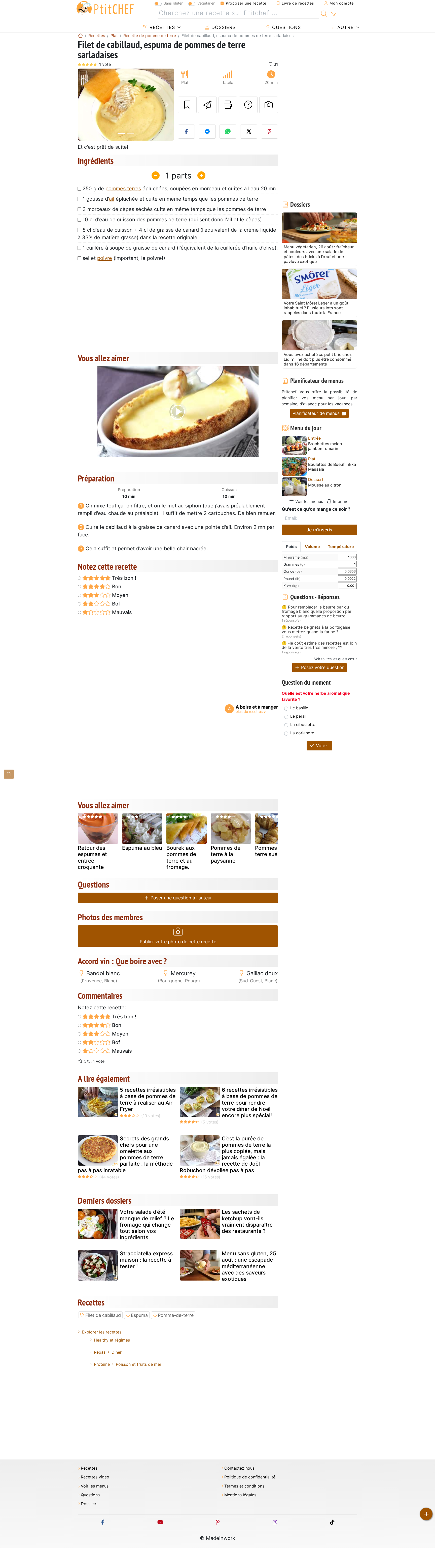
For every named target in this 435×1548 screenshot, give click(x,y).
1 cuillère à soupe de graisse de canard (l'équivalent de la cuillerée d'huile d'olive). (180, 248)
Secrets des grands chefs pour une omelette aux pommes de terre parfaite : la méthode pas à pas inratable (125, 1154)
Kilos (291, 586)
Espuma (139, 1315)
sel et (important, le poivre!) (124, 258)
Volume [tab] (312, 546)
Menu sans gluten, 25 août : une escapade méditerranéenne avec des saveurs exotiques (249, 1266)
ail (111, 199)
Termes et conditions (244, 1486)
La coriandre (302, 732)
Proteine (102, 1364)
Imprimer (341, 501)
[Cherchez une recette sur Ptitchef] (324, 13)
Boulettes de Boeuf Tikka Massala (332, 467)
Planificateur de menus (317, 413)
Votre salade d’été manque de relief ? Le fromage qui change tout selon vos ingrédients (147, 1224)
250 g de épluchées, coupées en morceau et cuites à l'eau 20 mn (179, 189)
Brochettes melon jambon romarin (325, 446)
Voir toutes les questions (334, 659)
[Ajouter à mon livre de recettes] (187, 105)
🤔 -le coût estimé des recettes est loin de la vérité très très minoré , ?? (319, 645)
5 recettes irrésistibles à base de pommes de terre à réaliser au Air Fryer (148, 1099)
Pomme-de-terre (176, 1315)
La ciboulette (302, 724)
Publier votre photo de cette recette (178, 941)
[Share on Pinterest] (269, 132)
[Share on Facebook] (186, 132)
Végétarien (206, 3)
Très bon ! (123, 578)
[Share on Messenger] (207, 132)
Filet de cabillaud (103, 1315)
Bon (116, 587)
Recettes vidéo (95, 1477)
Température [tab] (341, 546)
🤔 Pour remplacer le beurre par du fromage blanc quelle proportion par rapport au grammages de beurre (316, 611)
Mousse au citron (325, 485)
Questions (286, 27)
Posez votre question (322, 667)
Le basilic (299, 707)
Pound (292, 578)
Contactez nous (239, 1468)
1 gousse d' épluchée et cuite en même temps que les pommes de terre (170, 199)
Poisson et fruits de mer (138, 1364)
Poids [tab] (291, 546)
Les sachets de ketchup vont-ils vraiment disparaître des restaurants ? (247, 1221)
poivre (104, 258)
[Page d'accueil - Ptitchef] (80, 35)
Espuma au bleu (142, 848)
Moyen (119, 595)
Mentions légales (240, 1495)
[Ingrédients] (9, 773)
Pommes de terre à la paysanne (225, 854)
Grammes (294, 564)
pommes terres (123, 189)
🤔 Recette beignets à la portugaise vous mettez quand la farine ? (316, 629)
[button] (85, 105)
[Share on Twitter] (248, 132)
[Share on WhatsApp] (228, 132)
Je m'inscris (319, 529)
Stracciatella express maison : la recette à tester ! (146, 1259)
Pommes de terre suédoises (274, 851)
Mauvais (121, 612)
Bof (115, 604)
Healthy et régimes (112, 1340)
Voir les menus (308, 501)
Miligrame (295, 557)
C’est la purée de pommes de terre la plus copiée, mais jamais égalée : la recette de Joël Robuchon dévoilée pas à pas (225, 1154)
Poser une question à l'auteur (180, 897)
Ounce (292, 571)
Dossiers (223, 27)
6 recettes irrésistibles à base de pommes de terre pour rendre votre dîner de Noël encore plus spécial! (250, 1102)
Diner (117, 1352)
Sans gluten (173, 3)
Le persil (298, 716)
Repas (99, 1352)
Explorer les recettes (101, 1331)
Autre (345, 27)
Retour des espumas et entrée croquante (92, 857)
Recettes (161, 27)
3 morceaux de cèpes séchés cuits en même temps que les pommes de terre (174, 209)
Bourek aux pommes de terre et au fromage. (181, 857)
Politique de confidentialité (249, 1477)
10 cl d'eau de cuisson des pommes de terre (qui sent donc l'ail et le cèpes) (172, 220)
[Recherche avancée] (333, 14)
